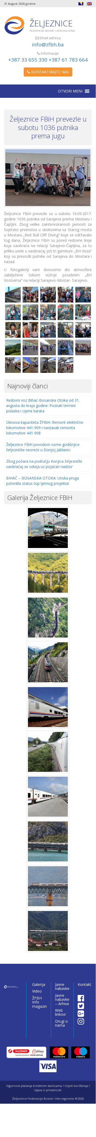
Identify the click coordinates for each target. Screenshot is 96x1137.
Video (37, 991)
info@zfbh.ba (48, 44)
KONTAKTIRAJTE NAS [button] (49, 71)
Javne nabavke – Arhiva (62, 999)
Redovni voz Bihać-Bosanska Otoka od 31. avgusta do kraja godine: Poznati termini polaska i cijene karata (43, 405)
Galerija (38, 984)
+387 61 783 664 (68, 59)
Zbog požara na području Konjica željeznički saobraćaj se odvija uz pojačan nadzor (44, 464)
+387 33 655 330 (27, 59)
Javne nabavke (62, 986)
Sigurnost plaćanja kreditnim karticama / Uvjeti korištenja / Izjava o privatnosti (48, 1088)
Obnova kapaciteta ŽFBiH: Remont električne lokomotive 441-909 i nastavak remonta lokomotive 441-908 (44, 428)
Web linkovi (60, 1012)
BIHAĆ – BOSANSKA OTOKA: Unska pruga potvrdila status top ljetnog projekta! (42, 480)
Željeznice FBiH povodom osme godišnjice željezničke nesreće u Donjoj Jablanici (43, 447)
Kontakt (84, 984)
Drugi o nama (61, 1023)
